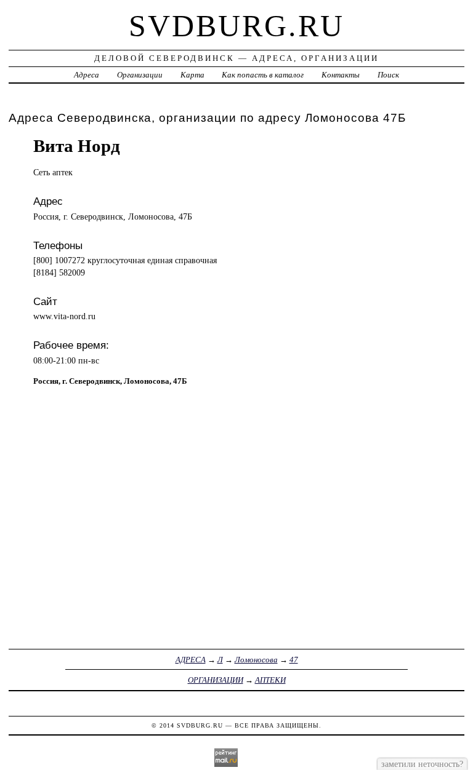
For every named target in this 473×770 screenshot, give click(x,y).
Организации (140, 74)
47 (293, 659)
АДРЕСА (191, 659)
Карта (192, 74)
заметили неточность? (422, 764)
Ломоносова (256, 659)
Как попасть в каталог (263, 74)
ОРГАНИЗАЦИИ (215, 680)
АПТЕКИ (270, 680)
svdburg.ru (236, 26)
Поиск (388, 74)
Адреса (86, 74)
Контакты (340, 74)
